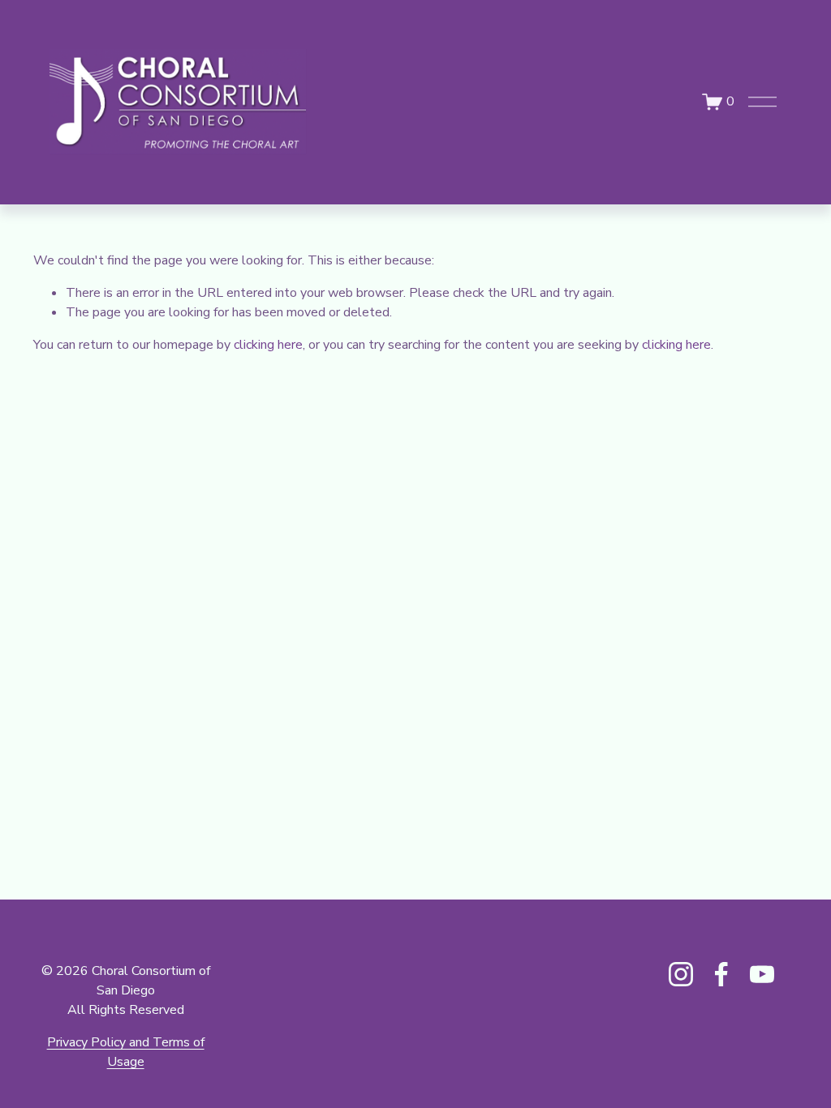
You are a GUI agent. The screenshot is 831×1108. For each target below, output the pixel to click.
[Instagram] (681, 974)
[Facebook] (721, 974)
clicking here (268, 345)
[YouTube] (762, 974)
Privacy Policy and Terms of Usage (126, 1052)
